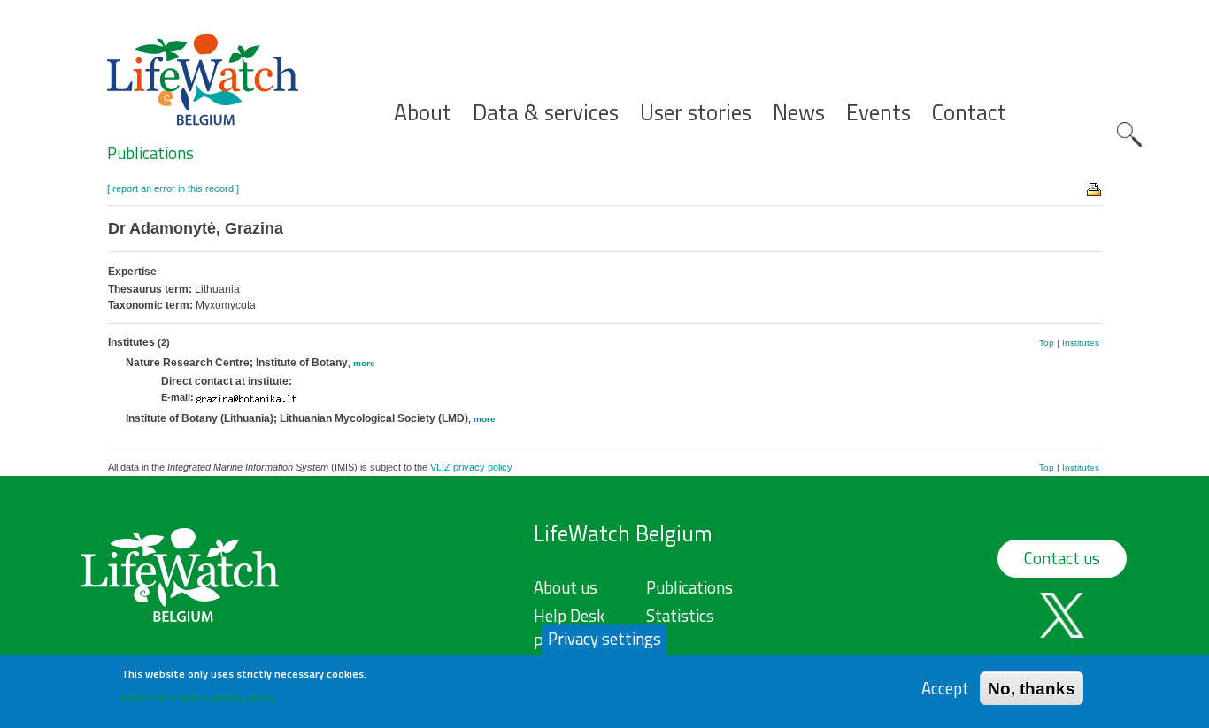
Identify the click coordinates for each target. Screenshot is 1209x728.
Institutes (1080, 343)
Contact (969, 112)
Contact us (1062, 558)
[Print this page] (1095, 188)
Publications (150, 153)
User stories (695, 112)
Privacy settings (604, 638)
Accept (945, 688)
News (799, 112)
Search (1129, 134)
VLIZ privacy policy (471, 467)
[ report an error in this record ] (173, 188)
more (364, 363)
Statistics (680, 615)
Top (1046, 343)
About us (565, 587)
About (422, 112)
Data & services (546, 112)
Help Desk (569, 615)
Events (878, 112)
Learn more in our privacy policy (197, 697)
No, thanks (1031, 687)
